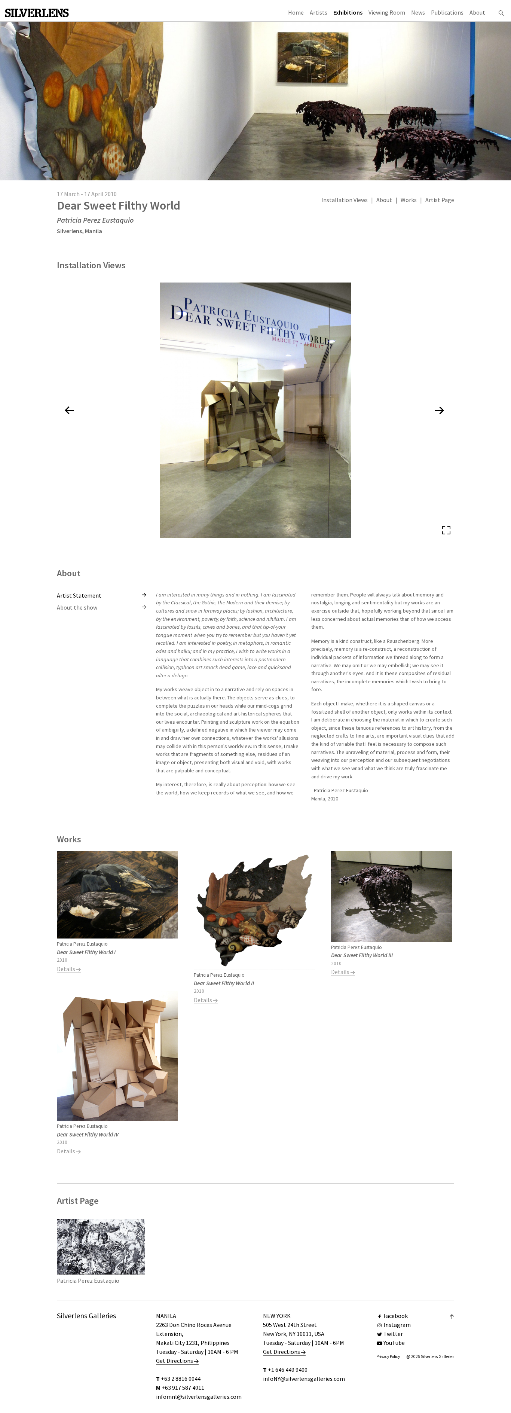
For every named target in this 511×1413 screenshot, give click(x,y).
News (418, 12)
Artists (318, 12)
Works (409, 200)
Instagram (397, 1324)
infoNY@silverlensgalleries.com (304, 1378)
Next (437, 700)
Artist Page (439, 200)
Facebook (395, 1315)
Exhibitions (347, 12)
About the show (77, 607)
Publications (447, 12)
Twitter (393, 1333)
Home (296, 12)
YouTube (394, 1342)
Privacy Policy (388, 1356)
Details (66, 969)
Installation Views (344, 200)
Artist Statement (79, 595)
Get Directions (175, 1360)
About (477, 12)
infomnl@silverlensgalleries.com (199, 1396)
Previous (173, 700)
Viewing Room (386, 12)
